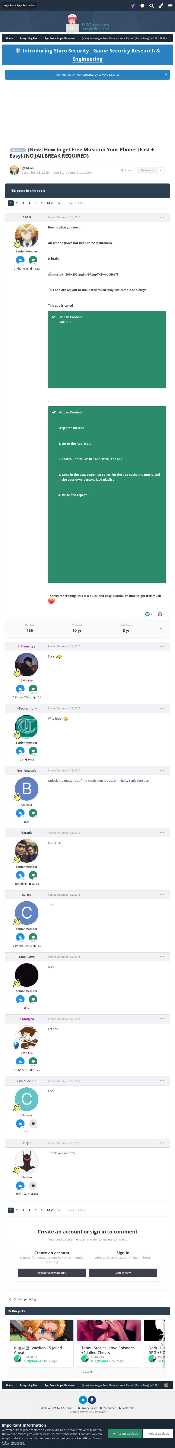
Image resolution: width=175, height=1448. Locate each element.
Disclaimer (109, 1408)
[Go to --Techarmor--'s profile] (26, 726)
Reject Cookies (158, 1434)
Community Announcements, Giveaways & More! (87, 74)
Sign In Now (123, 1273)
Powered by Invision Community (87, 1412)
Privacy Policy (88, 1408)
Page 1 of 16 (76, 203)
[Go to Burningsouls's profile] (26, 789)
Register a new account (52, 1273)
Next (50, 203)
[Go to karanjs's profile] (26, 851)
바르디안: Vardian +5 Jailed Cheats (38, 1350)
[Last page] (59, 203)
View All (87, 1372)
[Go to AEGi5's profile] (14, 170)
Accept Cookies (127, 1434)
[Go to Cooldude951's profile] (26, 1099)
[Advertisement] (87, 112)
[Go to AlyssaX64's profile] (17, 1358)
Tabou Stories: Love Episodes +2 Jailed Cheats (108, 1350)
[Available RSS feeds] (166, 1385)
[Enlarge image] (83, 274)
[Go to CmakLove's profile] (26, 975)
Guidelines (18, 1442)
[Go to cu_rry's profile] (26, 913)
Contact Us (127, 1408)
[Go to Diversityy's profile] (26, 664)
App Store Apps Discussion (72, 172)
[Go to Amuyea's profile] (26, 1037)
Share (127, 170)
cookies (35, 1430)
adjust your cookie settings (74, 1438)
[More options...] (162, 217)
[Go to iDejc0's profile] (26, 1161)
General (19, 150)
